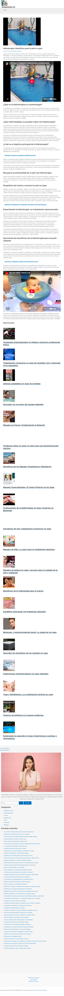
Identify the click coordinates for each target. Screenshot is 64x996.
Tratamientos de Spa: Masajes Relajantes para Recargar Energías (20, 836)
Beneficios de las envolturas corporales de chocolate (17, 934)
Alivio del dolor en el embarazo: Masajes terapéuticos (17, 924)
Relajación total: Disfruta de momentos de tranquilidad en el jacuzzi (21, 891)
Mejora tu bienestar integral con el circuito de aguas (17, 929)
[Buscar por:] (12, 803)
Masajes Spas (7, 817)
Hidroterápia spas (8, 813)
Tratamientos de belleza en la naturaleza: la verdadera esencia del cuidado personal (25, 941)
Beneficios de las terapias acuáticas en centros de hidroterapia (20, 943)
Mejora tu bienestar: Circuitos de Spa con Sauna (16, 938)
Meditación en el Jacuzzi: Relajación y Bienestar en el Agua (19, 850)
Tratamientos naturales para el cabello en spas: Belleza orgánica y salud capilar (24, 896)
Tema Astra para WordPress (40, 990)
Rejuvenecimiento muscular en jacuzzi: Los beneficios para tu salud (21, 862)
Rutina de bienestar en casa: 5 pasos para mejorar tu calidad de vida (21, 858)
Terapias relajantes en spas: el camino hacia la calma (17, 948)
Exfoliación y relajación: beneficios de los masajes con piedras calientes (22, 886)
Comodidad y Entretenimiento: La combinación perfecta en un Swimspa (22, 898)
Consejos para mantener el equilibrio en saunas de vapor (18, 931)
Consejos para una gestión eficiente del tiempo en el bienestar (20, 865)
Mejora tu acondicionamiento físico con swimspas (16, 834)
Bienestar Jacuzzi (8, 810)
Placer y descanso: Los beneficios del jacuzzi (15, 884)
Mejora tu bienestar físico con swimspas (14, 867)
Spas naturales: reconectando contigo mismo (15, 841)
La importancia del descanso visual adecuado (15, 846)
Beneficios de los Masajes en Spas (13, 936)
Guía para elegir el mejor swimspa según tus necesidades (18, 919)
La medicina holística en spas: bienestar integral (16, 922)
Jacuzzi (6, 815)
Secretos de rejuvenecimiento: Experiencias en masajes (18, 912)
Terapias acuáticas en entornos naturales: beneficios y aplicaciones (21, 874)
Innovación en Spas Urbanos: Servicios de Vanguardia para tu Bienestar (22, 843)
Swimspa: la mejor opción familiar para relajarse (16, 945)
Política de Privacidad (33, 977)
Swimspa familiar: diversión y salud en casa (15, 839)
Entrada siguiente (5, 750)
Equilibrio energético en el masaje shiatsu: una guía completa (19, 893)
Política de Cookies (33, 981)
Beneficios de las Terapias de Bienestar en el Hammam (18, 888)
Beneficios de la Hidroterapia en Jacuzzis (14, 907)
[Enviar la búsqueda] (21, 803)
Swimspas (6, 822)
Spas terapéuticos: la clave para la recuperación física (18, 869)
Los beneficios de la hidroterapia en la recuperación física (18, 879)
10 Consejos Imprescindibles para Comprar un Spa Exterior (19, 831)
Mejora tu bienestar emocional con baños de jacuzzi (17, 881)
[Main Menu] (5, 10)
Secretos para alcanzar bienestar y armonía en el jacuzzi (18, 872)
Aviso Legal (33, 979)
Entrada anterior (4, 748)
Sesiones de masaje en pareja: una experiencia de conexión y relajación (22, 903)
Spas (5, 51)
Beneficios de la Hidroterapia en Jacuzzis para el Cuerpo (18, 855)
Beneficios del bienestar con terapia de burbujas (16, 853)
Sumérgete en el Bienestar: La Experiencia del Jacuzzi (17, 905)
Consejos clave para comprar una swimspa (15, 900)
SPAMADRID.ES (8, 7)
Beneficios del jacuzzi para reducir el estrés (15, 848)
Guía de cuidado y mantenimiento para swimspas (16, 917)
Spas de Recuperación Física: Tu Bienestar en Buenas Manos (19, 915)
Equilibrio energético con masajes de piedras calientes (17, 860)
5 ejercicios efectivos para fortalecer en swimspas (17, 877)
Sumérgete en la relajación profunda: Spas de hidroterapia (18, 926)
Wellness (6, 825)
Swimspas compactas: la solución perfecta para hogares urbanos (20, 910)
